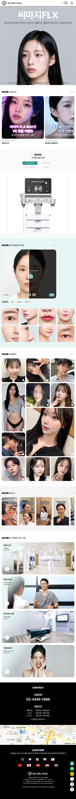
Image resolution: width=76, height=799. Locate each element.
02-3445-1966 (38, 699)
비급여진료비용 (50, 787)
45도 (29, 294)
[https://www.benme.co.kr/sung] (14, 3)
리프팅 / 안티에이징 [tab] (30, 163)
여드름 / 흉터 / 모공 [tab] (46, 163)
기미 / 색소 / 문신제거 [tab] (30, 167)
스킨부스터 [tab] (46, 167)
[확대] (73, 731)
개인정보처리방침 (26, 787)
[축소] (73, 734)
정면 (24, 294)
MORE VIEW (72, 92)
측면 (34, 294)
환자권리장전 (43, 787)
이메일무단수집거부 (35, 787)
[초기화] (73, 738)
